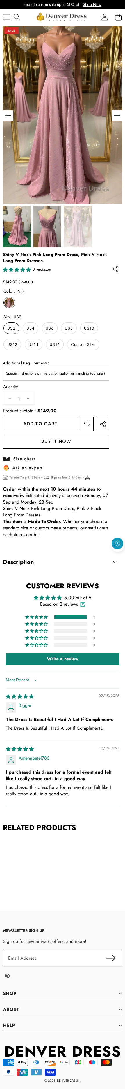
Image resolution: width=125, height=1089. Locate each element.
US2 (11, 328)
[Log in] (104, 16)
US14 (33, 344)
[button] (118, 557)
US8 (69, 328)
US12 (12, 344)
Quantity (10, 387)
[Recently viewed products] (117, 543)
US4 (30, 328)
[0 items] (118, 16)
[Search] (16, 16)
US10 (89, 328)
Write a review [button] (62, 659)
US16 (55, 344)
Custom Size (83, 344)
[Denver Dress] (62, 17)
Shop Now (92, 4)
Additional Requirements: (26, 363)
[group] (17, 227)
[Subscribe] (111, 958)
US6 (50, 328)
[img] (20, 696)
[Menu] (6, 16)
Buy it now (56, 441)
